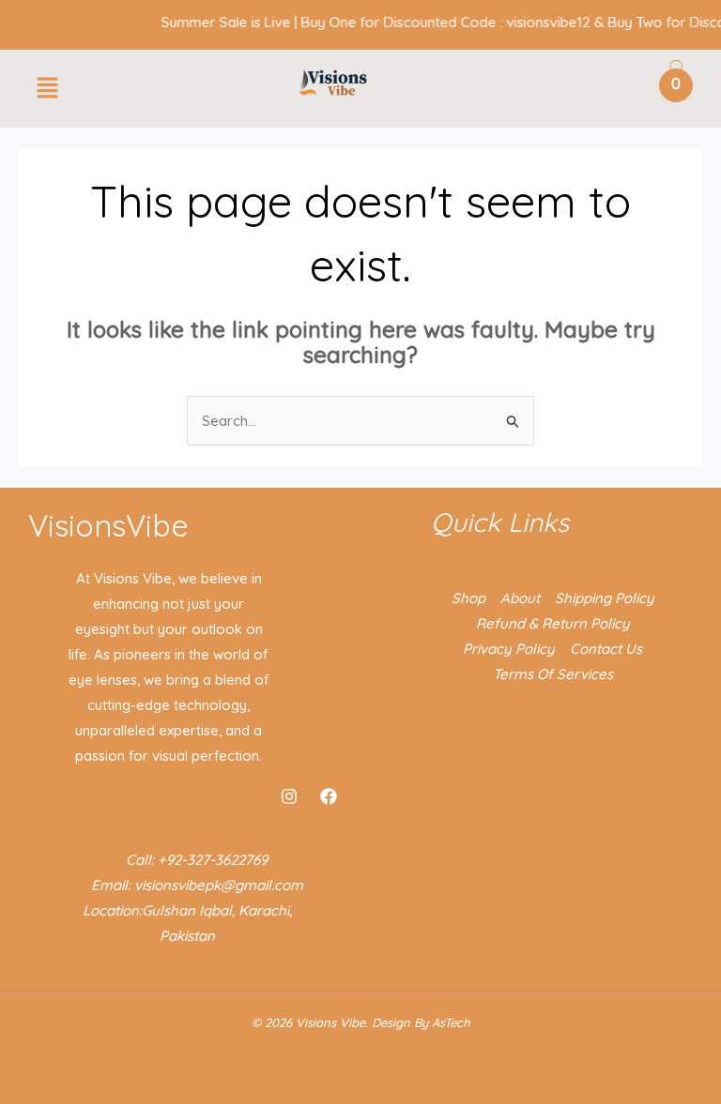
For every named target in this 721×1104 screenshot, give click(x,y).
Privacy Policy (509, 649)
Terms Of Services (553, 674)
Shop (468, 598)
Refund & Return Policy (553, 623)
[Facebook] (328, 796)
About (520, 598)
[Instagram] (289, 796)
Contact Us (606, 649)
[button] (47, 88)
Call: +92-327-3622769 (197, 860)
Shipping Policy (604, 598)
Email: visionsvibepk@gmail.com (197, 885)
